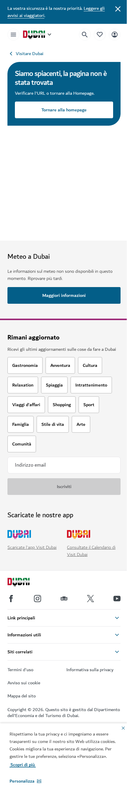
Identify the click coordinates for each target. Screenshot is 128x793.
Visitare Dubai (29, 53)
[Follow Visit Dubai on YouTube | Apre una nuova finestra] (117, 598)
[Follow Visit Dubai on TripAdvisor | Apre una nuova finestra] (64, 598)
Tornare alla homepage (64, 110)
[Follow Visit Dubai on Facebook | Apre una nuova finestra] (11, 598)
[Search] (85, 34)
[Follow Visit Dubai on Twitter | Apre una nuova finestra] (90, 598)
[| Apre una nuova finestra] (37, 598)
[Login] (115, 34)
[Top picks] (100, 34)
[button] (25, 781)
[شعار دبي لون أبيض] (25, 583)
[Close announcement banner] (118, 8)
